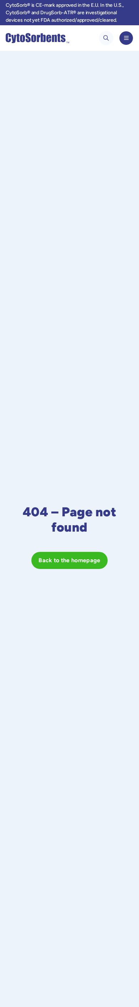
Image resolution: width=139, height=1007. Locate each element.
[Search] (106, 38)
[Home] (37, 38)
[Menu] (126, 38)
